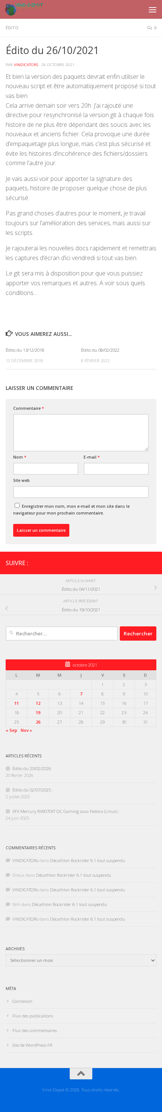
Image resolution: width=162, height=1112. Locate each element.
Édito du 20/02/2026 (31, 768)
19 (38, 712)
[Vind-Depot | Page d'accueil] (30, 9)
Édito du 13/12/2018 (25, 350)
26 (38, 722)
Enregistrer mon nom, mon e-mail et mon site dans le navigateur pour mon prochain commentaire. (71, 510)
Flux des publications (32, 1016)
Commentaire (28, 408)
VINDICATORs (26, 64)
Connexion (22, 1001)
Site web (21, 480)
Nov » (26, 730)
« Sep (11, 730)
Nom (19, 457)
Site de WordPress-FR (32, 1045)
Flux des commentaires (34, 1030)
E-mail (92, 457)
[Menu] (152, 9)
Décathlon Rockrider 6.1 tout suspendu (87, 860)
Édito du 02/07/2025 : (32, 790)
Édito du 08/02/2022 (100, 350)
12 (38, 703)
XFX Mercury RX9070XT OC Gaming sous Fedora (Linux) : (65, 811)
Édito (12, 27)
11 (16, 703)
